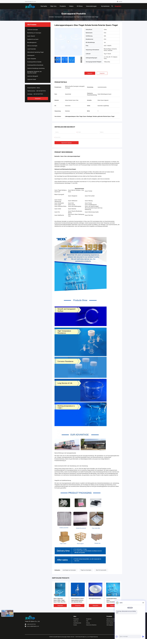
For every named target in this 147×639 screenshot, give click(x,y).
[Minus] (143, 603)
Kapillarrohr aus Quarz (32, 39)
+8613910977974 (41, 91)
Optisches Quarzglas (32, 29)
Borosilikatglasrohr (32, 42)
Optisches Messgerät (32, 76)
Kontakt (75, 624)
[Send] (143, 636)
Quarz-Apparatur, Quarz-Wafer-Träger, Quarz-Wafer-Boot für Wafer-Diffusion (59, 600)
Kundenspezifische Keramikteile (35, 65)
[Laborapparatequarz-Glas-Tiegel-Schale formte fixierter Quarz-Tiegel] (68, 41)
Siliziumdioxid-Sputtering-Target (35, 52)
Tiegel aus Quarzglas (86, 570)
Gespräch (38, 98)
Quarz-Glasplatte (31, 58)
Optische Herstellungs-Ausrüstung (35, 68)
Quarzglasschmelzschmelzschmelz (95, 598)
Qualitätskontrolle (77, 622)
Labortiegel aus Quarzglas (69, 570)
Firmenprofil (76, 618)
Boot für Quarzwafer (101, 570)
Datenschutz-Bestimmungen (91, 624)
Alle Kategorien (110, 624)
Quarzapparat (58, 16)
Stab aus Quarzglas (32, 45)
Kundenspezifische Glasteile (34, 61)
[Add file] (117, 636)
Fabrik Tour (76, 620)
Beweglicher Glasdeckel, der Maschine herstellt (34, 72)
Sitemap (88, 622)
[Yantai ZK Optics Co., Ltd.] (30, 6)
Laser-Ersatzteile (31, 49)
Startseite (51, 16)
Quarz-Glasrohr (31, 36)
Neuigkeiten (88, 618)
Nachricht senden (66, 143)
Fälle (87, 620)
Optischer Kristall (31, 79)
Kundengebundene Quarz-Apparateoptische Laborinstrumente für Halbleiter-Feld (112, 600)
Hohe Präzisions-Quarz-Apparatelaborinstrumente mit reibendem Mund (77, 600)
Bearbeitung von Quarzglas (34, 32)
